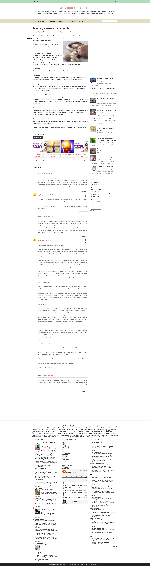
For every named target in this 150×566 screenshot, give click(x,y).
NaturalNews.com (96, 452)
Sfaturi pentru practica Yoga (56, 32)
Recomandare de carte (67, 435)
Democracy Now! (96, 497)
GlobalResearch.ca (97, 442)
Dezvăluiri (61, 21)
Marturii (88, 431)
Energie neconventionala (71, 427)
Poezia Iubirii (38, 488)
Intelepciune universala (101, 429)
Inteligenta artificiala (114, 429)
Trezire (100, 436)
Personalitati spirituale (104, 433)
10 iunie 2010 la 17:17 (47, 216)
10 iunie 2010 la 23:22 (50, 240)
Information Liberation (98, 474)
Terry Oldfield (65, 456)
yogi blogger (41, 195)
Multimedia (81, 433)
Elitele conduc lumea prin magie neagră (44, 520)
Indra (63, 442)
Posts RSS (92, 564)
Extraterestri (96, 428)
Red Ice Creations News (98, 528)
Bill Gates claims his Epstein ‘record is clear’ (102, 519)
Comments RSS (98, 564)
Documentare (72, 21)
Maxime (40, 433)
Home (36, 1)
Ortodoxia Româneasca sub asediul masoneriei (101, 118)
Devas (63, 443)
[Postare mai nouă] (36, 160)
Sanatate (47, 32)
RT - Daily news (96, 518)
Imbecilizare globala (82, 429)
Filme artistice (108, 427)
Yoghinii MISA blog (75, 8)
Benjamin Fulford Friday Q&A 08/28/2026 (101, 488)
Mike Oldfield (65, 455)
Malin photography (40, 543)
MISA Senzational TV (61, 433)
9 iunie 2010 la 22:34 (50, 195)
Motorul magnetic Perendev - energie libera (106, 78)
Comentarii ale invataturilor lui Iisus (108, 426)
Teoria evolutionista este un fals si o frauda (106, 110)
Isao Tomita (65, 454)
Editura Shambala (95, 199)
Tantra (56, 436)
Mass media (113, 431)
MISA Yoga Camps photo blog (97, 189)
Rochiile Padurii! (44, 489)
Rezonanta (94, 435)
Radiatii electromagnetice (53, 435)
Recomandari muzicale (82, 435)
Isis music (64, 445)
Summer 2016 (44, 544)
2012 (33, 426)
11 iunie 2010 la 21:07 (47, 375)
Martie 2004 (78, 431)
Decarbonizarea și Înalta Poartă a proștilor (102, 538)
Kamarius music (66, 446)
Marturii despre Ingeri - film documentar (105, 148)
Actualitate (67, 426)
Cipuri (95, 426)
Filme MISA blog (94, 198)
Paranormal (92, 433)
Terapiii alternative (63, 436)
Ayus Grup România (95, 191)
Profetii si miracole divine (38, 435)
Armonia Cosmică (39, 519)
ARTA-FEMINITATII (40, 508)
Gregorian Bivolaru (67, 429)
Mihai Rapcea (50, 433)
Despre (81, 21)
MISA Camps (38, 498)
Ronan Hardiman (66, 463)
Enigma (64, 451)
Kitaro (63, 458)
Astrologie (89, 426)
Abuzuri (52, 21)
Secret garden (65, 467)
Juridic (48, 431)
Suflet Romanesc (48, 436)
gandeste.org (95, 536)
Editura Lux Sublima (95, 201)
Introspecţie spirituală (39, 431)
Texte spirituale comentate (77, 436)
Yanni (63, 464)
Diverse (50, 428)
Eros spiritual (85, 428)
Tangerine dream (66, 453)
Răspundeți (83, 191)
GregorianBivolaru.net (96, 184)
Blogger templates (76, 564)
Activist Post (95, 508)
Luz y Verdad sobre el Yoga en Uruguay (45, 529)
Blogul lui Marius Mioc (98, 463)
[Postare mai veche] (84, 160)
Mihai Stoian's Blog (95, 196)
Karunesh (64, 460)
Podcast (114, 433)
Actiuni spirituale (55, 426)
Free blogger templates (85, 564)
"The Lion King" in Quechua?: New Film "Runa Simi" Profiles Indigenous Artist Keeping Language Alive (102, 500)
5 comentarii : (68, 32)
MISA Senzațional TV (95, 182)
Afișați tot (58, 562)
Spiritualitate (43, 21)
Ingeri (91, 429)
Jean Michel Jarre (66, 448)
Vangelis (64, 449)
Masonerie (98, 431)
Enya (63, 466)
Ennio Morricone (66, 462)
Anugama (64, 457)
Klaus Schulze (65, 447)
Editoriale (59, 427)
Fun (57, 429)
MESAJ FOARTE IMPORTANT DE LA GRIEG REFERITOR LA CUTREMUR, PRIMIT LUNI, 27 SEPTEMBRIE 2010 (106, 128)
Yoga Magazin (38, 481)
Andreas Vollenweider (67, 465)
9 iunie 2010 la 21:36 (47, 173)
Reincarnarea (38, 482)
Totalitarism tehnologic (92, 436)
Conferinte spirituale (38, 428)
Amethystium (65, 459)
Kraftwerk (64, 452)
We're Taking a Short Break (98, 529)
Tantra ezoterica (94, 187)
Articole (80, 426)
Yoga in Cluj (38, 552)
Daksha (64, 444)
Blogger (69, 564)
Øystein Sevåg (65, 468)
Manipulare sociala (61, 431)
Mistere (72, 433)
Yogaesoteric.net (95, 186)
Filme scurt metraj (48, 429)
